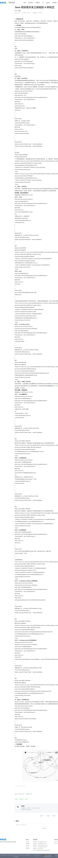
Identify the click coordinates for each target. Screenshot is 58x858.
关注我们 (27, 848)
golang (48, 2)
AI (43, 2)
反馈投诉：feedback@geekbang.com (40, 845)
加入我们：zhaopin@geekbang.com (40, 846)
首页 (25, 2)
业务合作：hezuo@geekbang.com (39, 843)
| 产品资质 (56, 856)
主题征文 (37, 2)
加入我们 (27, 846)
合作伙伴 (27, 845)
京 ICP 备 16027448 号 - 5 (37, 856)
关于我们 (27, 841)
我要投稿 (27, 843)
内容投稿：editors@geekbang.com (40, 841)
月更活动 (30, 2)
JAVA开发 (21, 799)
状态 (26, 799)
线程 (16, 799)
